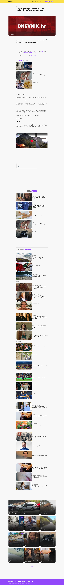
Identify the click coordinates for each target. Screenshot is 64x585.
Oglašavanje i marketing (15, 583)
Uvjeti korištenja (22, 583)
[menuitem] (55, 1)
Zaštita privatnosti (27, 583)
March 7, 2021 (33, 55)
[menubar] (55, 1)
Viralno (33, 1)
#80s (42, 51)
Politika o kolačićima (33, 583)
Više (32, 566)
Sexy (43, 1)
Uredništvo (9, 583)
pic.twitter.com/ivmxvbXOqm (30, 52)
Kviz (37, 1)
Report (40, 1)
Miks (35, 1)
